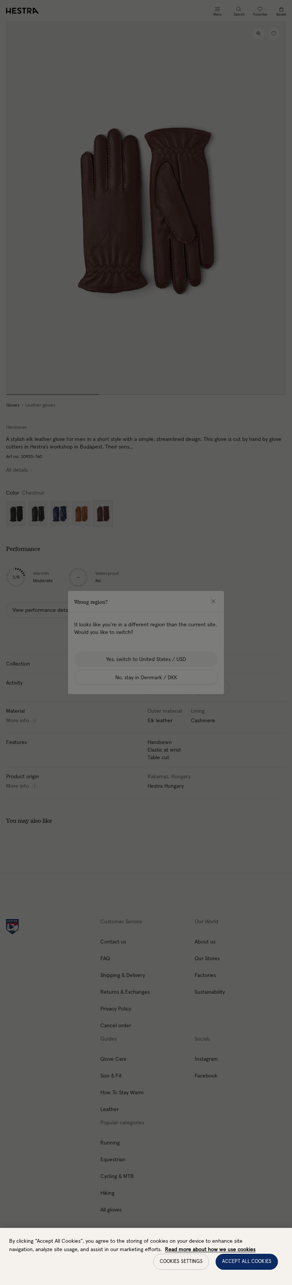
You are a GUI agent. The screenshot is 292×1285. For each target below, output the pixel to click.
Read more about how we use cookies (210, 1249)
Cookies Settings (181, 1261)
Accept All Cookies (246, 1261)
